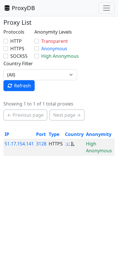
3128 (41, 144)
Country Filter (18, 63)
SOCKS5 (18, 56)
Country (74, 134)
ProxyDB (23, 8)
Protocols (13, 32)
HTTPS (17, 48)
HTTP (16, 41)
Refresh (22, 85)
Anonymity (98, 134)
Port (41, 134)
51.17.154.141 (19, 144)
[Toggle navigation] (107, 8)
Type (54, 134)
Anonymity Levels (53, 32)
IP (7, 134)
